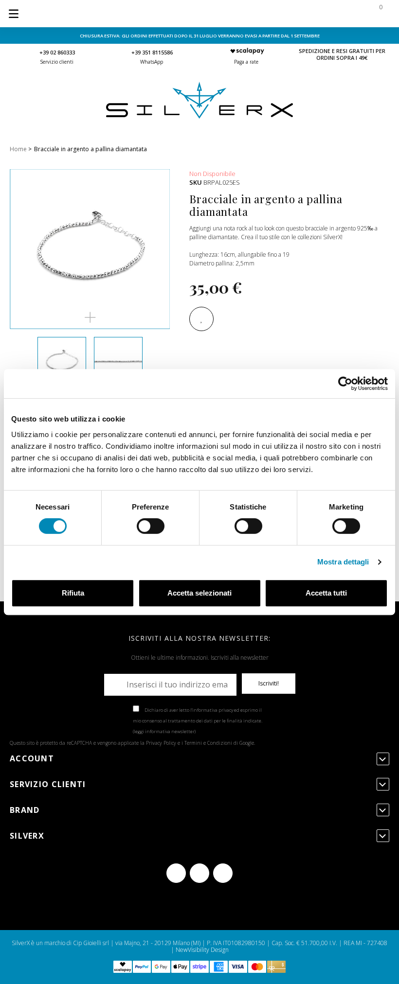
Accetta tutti (326, 593)
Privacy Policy (161, 742)
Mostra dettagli (343, 562)
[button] (90, 317)
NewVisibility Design (202, 950)
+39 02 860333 (57, 52)
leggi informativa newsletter (164, 731)
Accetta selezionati (199, 593)
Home (18, 149)
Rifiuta (73, 593)
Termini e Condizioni (208, 742)
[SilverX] (199, 116)
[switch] (150, 526)
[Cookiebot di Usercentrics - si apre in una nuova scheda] (345, 383)
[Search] (317, 13)
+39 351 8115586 (152, 52)
